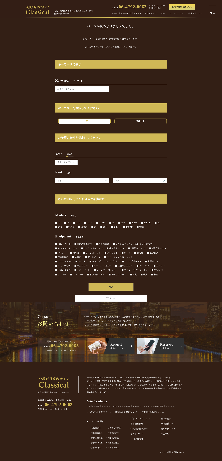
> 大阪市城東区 (112, 448)
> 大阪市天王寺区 (113, 428)
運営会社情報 (137, 423)
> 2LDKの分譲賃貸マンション (126, 412)
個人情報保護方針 (139, 429)
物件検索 (125, 13)
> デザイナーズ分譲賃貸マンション (127, 406)
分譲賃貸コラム (195, 13)
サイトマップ (137, 434)
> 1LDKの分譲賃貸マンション (99, 412)
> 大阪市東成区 (112, 438)
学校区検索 (137, 13)
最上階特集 (166, 418)
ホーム (115, 13)
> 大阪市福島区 (96, 438)
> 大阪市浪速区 (112, 433)
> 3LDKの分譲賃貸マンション (153, 412)
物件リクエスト (168, 429)
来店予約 (165, 434)
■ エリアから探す (95, 421)
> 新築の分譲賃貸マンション (98, 406)
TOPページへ (111, 298)
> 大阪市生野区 (112, 443)
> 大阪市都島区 (96, 433)
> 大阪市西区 (95, 448)
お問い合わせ (137, 439)
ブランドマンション (177, 13)
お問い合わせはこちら (182, 7)
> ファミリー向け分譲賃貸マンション (159, 406)
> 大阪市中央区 (96, 443)
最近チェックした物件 (155, 13)
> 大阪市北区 (95, 428)
